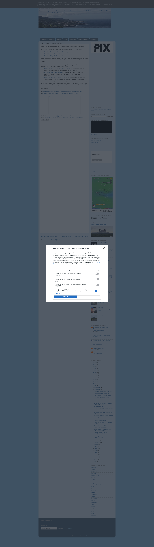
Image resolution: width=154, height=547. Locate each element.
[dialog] (77, 273)
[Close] (104, 248)
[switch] (97, 274)
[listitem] (77, 270)
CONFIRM (65, 296)
